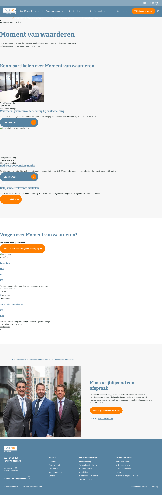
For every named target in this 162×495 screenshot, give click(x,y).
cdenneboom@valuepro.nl (11, 324)
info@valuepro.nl (12, 460)
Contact (52, 476)
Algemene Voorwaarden (139, 486)
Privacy (155, 486)
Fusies (118, 472)
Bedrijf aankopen (123, 465)
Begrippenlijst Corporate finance (41, 359)
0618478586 (5, 291)
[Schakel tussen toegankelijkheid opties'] (157, 3)
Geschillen (83, 472)
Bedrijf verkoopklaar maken (127, 476)
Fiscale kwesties (85, 469)
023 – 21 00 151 (149, 3)
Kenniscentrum (55, 472)
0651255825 (5, 327)
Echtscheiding (85, 461)
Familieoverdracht (123, 469)
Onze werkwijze (55, 465)
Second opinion (85, 479)
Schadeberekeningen (88, 465)
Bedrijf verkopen (122, 461)
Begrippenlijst (21, 359)
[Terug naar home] (9, 11)
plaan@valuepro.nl (8, 288)
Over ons (52, 461)
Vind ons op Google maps (15, 478)
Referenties (53, 469)
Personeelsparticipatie (88, 476)
